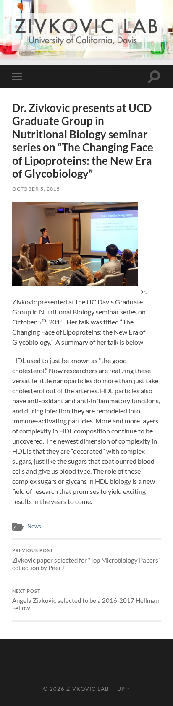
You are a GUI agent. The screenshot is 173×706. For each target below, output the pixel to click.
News (34, 526)
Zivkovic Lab (87, 688)
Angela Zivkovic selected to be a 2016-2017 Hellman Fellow (85, 600)
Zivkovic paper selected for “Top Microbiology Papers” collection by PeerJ (86, 559)
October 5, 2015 (36, 189)
